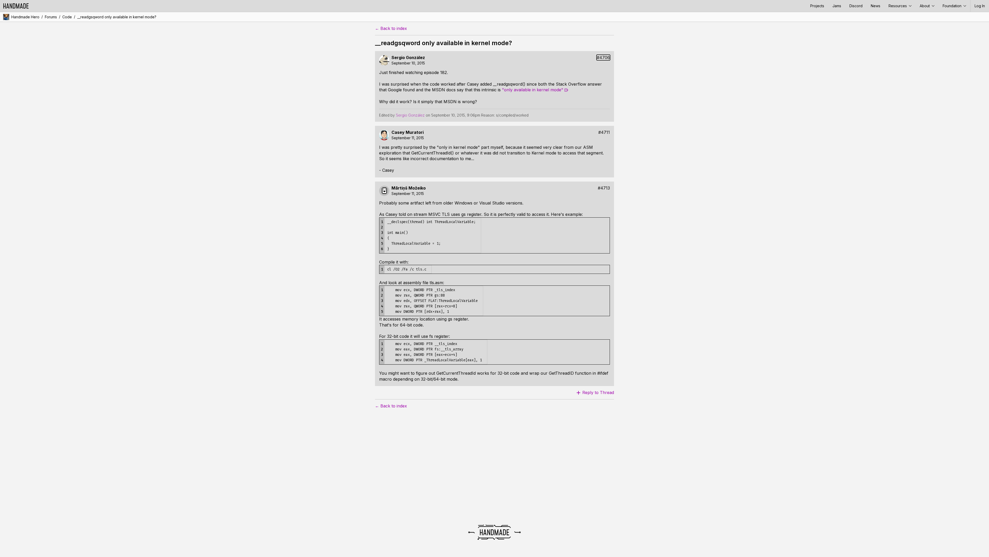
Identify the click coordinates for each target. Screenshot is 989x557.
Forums (51, 17)
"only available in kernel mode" (532, 89)
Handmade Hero (25, 17)
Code (67, 17)
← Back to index (391, 28)
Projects (817, 6)
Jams (836, 6)
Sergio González (408, 57)
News (875, 6)
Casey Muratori (407, 132)
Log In (980, 6)
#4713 (604, 188)
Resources (898, 6)
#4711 (604, 132)
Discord (856, 6)
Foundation (952, 6)
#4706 (603, 57)
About (925, 6)
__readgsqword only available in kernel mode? (116, 17)
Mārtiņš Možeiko (408, 188)
